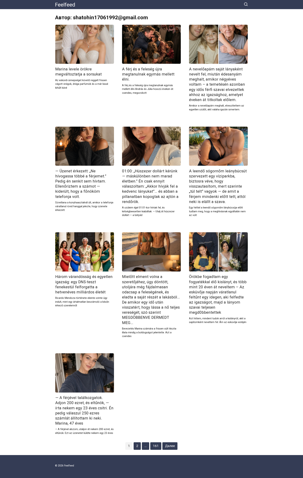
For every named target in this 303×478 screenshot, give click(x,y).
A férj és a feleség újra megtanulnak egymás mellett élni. (148, 74)
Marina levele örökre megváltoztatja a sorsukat (78, 71)
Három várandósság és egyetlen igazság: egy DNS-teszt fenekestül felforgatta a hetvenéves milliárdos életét (84, 284)
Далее (170, 446)
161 (156, 446)
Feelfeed (65, 5)
